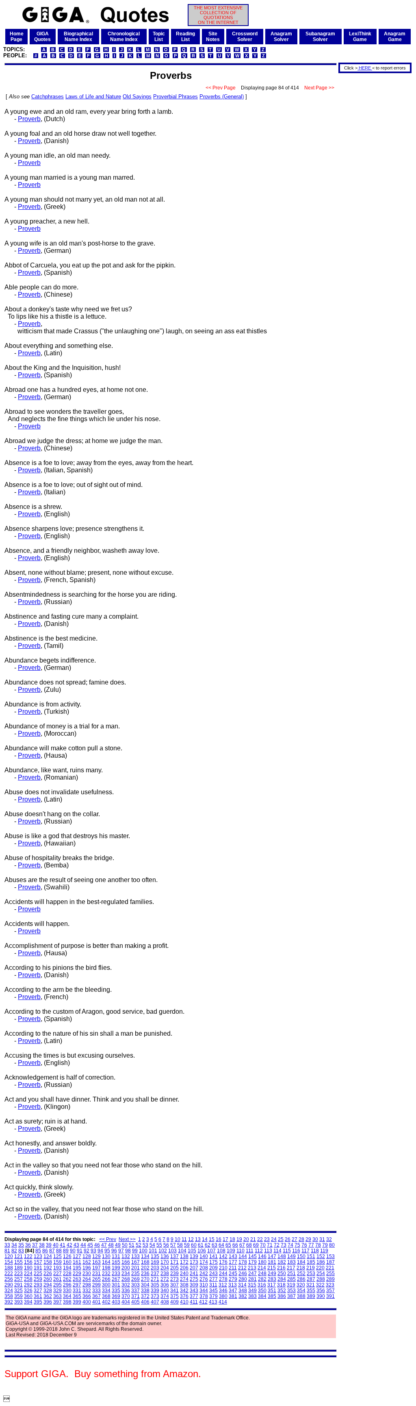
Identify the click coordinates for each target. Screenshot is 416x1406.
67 (242, 1245)
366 (86, 1296)
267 (116, 1279)
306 (164, 1285)
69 (256, 1245)
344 (203, 1290)
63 (214, 1245)
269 (135, 1279)
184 (301, 1262)
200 (125, 1268)
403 (116, 1302)
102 (162, 1251)
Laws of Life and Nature (93, 96)
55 (159, 1245)
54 (152, 1245)
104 (182, 1251)
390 (320, 1296)
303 (135, 1285)
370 (125, 1296)
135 (155, 1256)
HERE (365, 67)
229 (77, 1273)
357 (330, 1290)
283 (272, 1279)
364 (67, 1296)
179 (252, 1262)
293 (38, 1285)
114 (277, 1251)
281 (252, 1279)
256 (8, 1279)
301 (116, 1285)
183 (291, 1262)
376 (184, 1296)
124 (47, 1256)
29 (308, 1239)
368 (106, 1296)
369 (116, 1296)
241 (194, 1273)
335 (116, 1290)
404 (125, 1302)
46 (97, 1245)
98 (128, 1251)
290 (8, 1285)
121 (18, 1256)
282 (262, 1279)
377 (194, 1296)
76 (304, 1245)
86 (45, 1251)
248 (262, 1273)
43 (76, 1245)
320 (301, 1285)
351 (272, 1290)
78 (318, 1245)
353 (291, 1290)
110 (240, 1251)
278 (223, 1279)
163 (96, 1262)
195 (77, 1268)
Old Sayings (137, 96)
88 (59, 1251)
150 (301, 1256)
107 (211, 1251)
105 (192, 1251)
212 (242, 1268)
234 (125, 1273)
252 (301, 1273)
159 (57, 1262)
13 (198, 1239)
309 (194, 1285)
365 (77, 1296)
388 (301, 1296)
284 (281, 1279)
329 (57, 1290)
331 (77, 1290)
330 (67, 1290)
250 (281, 1273)
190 (28, 1268)
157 (38, 1262)
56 (166, 1245)
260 (47, 1279)
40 (55, 1245)
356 (320, 1290)
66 (235, 1245)
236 (145, 1273)
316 (262, 1285)
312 (223, 1285)
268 (125, 1279)
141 (213, 1256)
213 (252, 1268)
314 (242, 1285)
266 (106, 1279)
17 (225, 1239)
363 (57, 1296)
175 (213, 1262)
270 (145, 1279)
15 (211, 1239)
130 (106, 1256)
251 (291, 1273)
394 (28, 1302)
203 (155, 1268)
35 (21, 1245)
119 (324, 1251)
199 (116, 1268)
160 (67, 1262)
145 (252, 1256)
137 (174, 1256)
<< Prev (107, 1239)
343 (194, 1290)
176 (223, 1262)
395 (38, 1302)
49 (118, 1245)
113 (268, 1251)
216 (281, 1268)
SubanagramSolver (320, 36)
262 (67, 1279)
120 (8, 1256)
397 (57, 1302)
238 (164, 1273)
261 (57, 1279)
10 (177, 1239)
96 (114, 1251)
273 (174, 1279)
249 (272, 1273)
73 (283, 1245)
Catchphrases (47, 96)
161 (77, 1262)
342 (184, 1290)
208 (203, 1268)
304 (145, 1285)
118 (315, 1251)
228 (67, 1273)
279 (233, 1279)
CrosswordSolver (245, 36)
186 (320, 1262)
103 (172, 1251)
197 (96, 1268)
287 (311, 1279)
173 (194, 1262)
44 (83, 1245)
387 (291, 1296)
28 (301, 1239)
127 (77, 1256)
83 (21, 1251)
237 (155, 1273)
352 (281, 1290)
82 (14, 1251)
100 (143, 1251)
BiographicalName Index (78, 36)
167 (135, 1262)
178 (242, 1262)
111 (250, 1251)
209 (213, 1268)
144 (242, 1256)
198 (106, 1268)
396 (47, 1302)
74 (290, 1245)
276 (203, 1279)
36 (28, 1245)
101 (153, 1251)
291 (18, 1285)
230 (86, 1273)
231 (96, 1273)
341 (174, 1290)
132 (125, 1256)
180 (262, 1262)
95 (107, 1251)
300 (106, 1285)
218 (301, 1268)
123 (38, 1256)
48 (111, 1245)
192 (47, 1268)
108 (221, 1251)
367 (96, 1296)
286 (301, 1279)
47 (104, 1245)
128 (86, 1256)
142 (223, 1256)
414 (223, 1302)
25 (281, 1239)
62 (207, 1245)
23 (267, 1239)
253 (311, 1273)
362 (47, 1296)
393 (18, 1302)
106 (201, 1251)
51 (131, 1245)
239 (174, 1273)
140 (203, 1256)
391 (330, 1296)
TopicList (159, 36)
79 (325, 1245)
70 (263, 1245)
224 (28, 1273)
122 (28, 1256)
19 (239, 1239)
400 (86, 1302)
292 (28, 1285)
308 (184, 1285)
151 (311, 1256)
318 (281, 1285)
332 (86, 1290)
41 (62, 1245)
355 (311, 1290)
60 (194, 1245)
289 (330, 1279)
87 (52, 1251)
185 (311, 1262)
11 (184, 1239)
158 (47, 1262)
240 (184, 1273)
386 (281, 1296)
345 (213, 1290)
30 (315, 1239)
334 (106, 1290)
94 (100, 1251)
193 (57, 1268)
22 (260, 1239)
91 (79, 1251)
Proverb (29, 118)
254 (320, 1273)
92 (86, 1251)
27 (294, 1239)
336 (125, 1290)
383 (252, 1296)
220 (320, 1268)
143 (233, 1256)
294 (47, 1285)
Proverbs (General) (221, 96)
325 (18, 1290)
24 (274, 1239)
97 (121, 1251)
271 (155, 1279)
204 (164, 1268)
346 (223, 1290)
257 (18, 1279)
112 (259, 1251)
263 (77, 1279)
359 (18, 1296)
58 (180, 1245)
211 (233, 1268)
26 (287, 1239)
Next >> (127, 1239)
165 (116, 1262)
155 (18, 1262)
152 (320, 1256)
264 (86, 1279)
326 (28, 1290)
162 (86, 1262)
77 (311, 1245)
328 (47, 1290)
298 (86, 1285)
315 (252, 1285)
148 (281, 1256)
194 (67, 1268)
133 (135, 1256)
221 (330, 1268)
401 (96, 1302)
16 (218, 1239)
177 (233, 1262)
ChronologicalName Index (124, 36)
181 (272, 1262)
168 (145, 1262)
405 (135, 1302)
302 (125, 1285)
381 (233, 1296)
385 (272, 1296)
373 (155, 1296)
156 (28, 1262)
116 (296, 1251)
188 (8, 1268)
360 (28, 1296)
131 (116, 1256)
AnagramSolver (281, 36)
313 (232, 1285)
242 (203, 1273)
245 (233, 1273)
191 (38, 1268)
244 (223, 1273)
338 (145, 1290)
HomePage (17, 36)
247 (252, 1273)
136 (164, 1256)
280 (242, 1279)
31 (322, 1239)
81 (7, 1251)
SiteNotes (213, 36)
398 (67, 1302)
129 (96, 1256)
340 (164, 1290)
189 (18, 1268)
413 (213, 1302)
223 (18, 1273)
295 (57, 1285)
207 (194, 1268)
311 (213, 1285)
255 (330, 1273)
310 (203, 1285)
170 (164, 1262)
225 (38, 1273)
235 (135, 1273)
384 (262, 1296)
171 (174, 1262)
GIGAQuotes (42, 36)
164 (106, 1262)
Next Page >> (319, 88)
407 (155, 1302)
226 (47, 1273)
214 (262, 1268)
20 (246, 1239)
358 (8, 1296)
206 (184, 1268)
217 (291, 1268)
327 (38, 1290)
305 (155, 1285)
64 (221, 1245)
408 (164, 1302)
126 (67, 1256)
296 (67, 1285)
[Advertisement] (372, 196)
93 (93, 1251)
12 (191, 1239)
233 (116, 1273)
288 (320, 1279)
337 (135, 1290)
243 (213, 1273)
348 (242, 1290)
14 (205, 1239)
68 (249, 1245)
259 (38, 1279)
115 (287, 1251)
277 (213, 1279)
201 (135, 1268)
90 (73, 1251)
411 (194, 1302)
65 (228, 1245)
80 (332, 1245)
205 (174, 1268)
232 (106, 1273)
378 (203, 1296)
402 (106, 1302)
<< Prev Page (220, 88)
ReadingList (185, 36)
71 (270, 1245)
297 (77, 1285)
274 (184, 1279)
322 (320, 1285)
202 (145, 1268)
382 (242, 1296)
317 (271, 1285)
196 (86, 1268)
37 (35, 1245)
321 (310, 1285)
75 (297, 1245)
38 (42, 1245)
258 (28, 1279)
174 (203, 1262)
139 (194, 1256)
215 (271, 1268)
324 (8, 1290)
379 (213, 1296)
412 (203, 1302)
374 (164, 1296)
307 (174, 1285)
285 (291, 1279)
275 (194, 1279)
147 (272, 1256)
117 (305, 1251)
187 (330, 1262)
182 (281, 1262)
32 (329, 1239)
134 (145, 1256)
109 (231, 1251)
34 (14, 1245)
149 (291, 1256)
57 (173, 1245)
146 (262, 1256)
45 (90, 1245)
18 (232, 1239)
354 (301, 1290)
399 (77, 1302)
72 (277, 1245)
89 (66, 1251)
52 (138, 1245)
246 (242, 1273)
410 (184, 1302)
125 (57, 1256)
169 (155, 1262)
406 (145, 1302)
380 (223, 1296)
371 (135, 1296)
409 (174, 1302)
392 (8, 1302)
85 (38, 1251)
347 (233, 1290)
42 (69, 1245)
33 (7, 1245)
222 (8, 1273)
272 (164, 1279)
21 (253, 1239)
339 (155, 1290)
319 (291, 1285)
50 (125, 1245)
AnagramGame (394, 36)
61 (201, 1245)
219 (310, 1268)
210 (223, 1268)
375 (174, 1296)
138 (184, 1256)
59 (187, 1245)
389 (311, 1296)
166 (125, 1262)
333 (96, 1290)
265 (96, 1279)
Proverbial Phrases (175, 96)
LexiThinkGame (360, 36)
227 (57, 1273)
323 (330, 1285)
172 (184, 1262)
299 (96, 1285)
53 (145, 1245)
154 (8, 1262)
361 (38, 1296)
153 (330, 1256)
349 (252, 1290)
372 (145, 1296)
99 (135, 1251)
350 (262, 1290)
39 (49, 1245)
